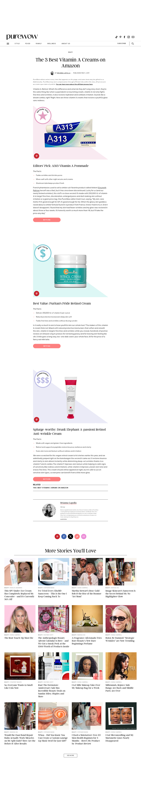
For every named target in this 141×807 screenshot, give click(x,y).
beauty (70, 52)
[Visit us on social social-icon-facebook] (124, 37)
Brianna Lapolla (63, 73)
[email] (4, 52)
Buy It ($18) (46, 220)
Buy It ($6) (47, 346)
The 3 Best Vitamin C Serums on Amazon (50, 488)
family (39, 44)
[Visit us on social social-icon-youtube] (133, 37)
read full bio (63, 519)
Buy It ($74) (46, 479)
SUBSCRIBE (121, 43)
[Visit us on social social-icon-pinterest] (120, 37)
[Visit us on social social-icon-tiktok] (116, 37)
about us (66, 44)
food (27, 44)
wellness (51, 44)
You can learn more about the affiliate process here (74, 84)
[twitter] (70, 536)
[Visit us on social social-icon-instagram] (128, 37)
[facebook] (64, 536)
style (17, 44)
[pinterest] (4, 28)
